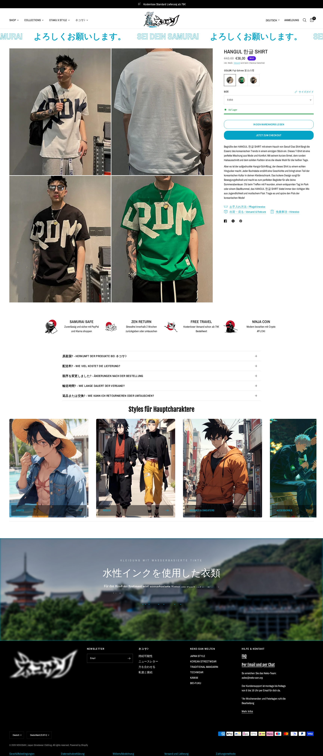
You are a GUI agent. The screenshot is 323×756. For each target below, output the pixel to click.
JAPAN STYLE (197, 656)
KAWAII (194, 678)
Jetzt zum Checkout (268, 135)
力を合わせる (147, 667)
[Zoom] (103, 56)
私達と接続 (146, 672)
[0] (311, 20)
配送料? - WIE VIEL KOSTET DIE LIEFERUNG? (91, 366)
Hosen (106, 510)
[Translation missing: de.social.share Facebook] (226, 221)
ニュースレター (148, 661)
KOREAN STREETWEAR (203, 661)
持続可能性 (146, 656)
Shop (12, 20)
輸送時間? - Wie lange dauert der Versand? (93, 386)
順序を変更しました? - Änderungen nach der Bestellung (102, 376)
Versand (237, 62)
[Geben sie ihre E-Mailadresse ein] (129, 658)
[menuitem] (15, 20)
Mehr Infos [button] (247, 711)
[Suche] (304, 20)
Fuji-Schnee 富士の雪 (230, 80)
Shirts (20, 510)
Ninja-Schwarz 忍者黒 (253, 80)
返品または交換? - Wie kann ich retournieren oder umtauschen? (108, 396)
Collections (32, 20)
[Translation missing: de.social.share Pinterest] (241, 221)
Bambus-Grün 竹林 (242, 80)
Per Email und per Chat (258, 664)
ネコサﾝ (80, 20)
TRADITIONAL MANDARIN (204, 667)
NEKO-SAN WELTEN (202, 648)
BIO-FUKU (195, 683)
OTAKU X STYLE (58, 20)
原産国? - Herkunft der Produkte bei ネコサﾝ (94, 356)
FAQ (244, 656)
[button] (161, 616)
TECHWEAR (196, 672)
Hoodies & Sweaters (202, 510)
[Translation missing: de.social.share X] (234, 221)
